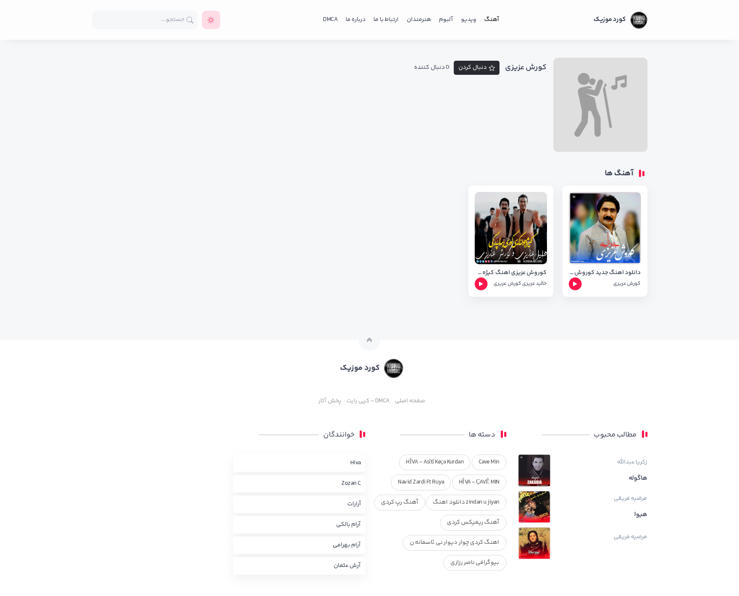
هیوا (640, 514)
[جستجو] (190, 20)
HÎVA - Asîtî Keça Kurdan (435, 462)
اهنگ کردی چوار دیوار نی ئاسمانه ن (455, 542)
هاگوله (638, 478)
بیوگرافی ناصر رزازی (475, 562)
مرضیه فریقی (630, 498)
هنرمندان (419, 19)
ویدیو (468, 19)
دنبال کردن (472, 67)
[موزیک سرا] (211, 20)
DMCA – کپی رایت (368, 401)
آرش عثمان (347, 565)
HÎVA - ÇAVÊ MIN (479, 482)
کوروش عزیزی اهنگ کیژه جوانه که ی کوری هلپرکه (511, 272)
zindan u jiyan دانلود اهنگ (466, 502)
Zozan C (351, 483)
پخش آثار (329, 401)
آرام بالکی (348, 524)
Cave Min (489, 462)
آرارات (354, 504)
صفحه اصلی (410, 401)
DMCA (330, 19)
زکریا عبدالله (632, 462)
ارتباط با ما (386, 19)
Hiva (355, 463)
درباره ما (356, 19)
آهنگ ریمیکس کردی (473, 522)
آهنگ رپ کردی (399, 502)
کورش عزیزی (627, 284)
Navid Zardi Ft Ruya (421, 482)
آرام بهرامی (347, 545)
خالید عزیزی (534, 284)
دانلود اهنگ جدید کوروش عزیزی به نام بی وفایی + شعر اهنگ (605, 272)
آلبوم (446, 19)
